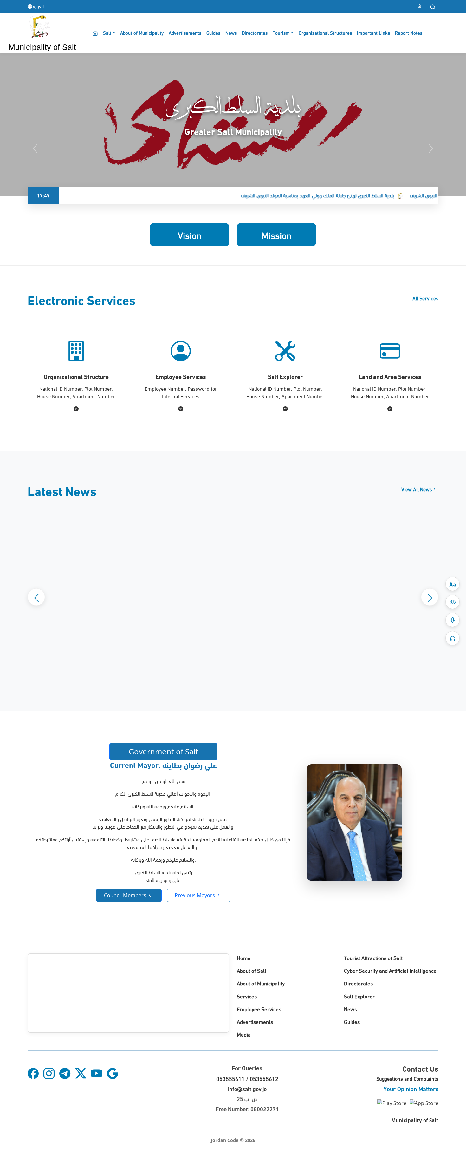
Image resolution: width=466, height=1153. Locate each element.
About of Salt (251, 970)
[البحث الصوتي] (452, 620)
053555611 (230, 1078)
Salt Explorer (359, 996)
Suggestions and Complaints (407, 1078)
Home (243, 957)
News (231, 32)
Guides (213, 32)
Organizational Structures (325, 32)
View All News (417, 489)
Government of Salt (163, 751)
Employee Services (259, 1008)
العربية (38, 6)
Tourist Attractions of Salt (373, 957)
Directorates (255, 32)
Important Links (373, 32)
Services (247, 996)
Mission (277, 234)
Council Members (125, 895)
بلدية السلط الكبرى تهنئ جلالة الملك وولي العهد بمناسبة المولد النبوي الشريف (293, 195)
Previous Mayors (195, 895)
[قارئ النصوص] (452, 638)
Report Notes (408, 32)
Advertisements (185, 32)
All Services (425, 298)
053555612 (264, 1078)
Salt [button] (107, 32)
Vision (190, 234)
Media (244, 1034)
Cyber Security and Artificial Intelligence (390, 970)
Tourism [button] (281, 32)
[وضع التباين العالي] (452, 602)
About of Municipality (142, 32)
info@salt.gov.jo (247, 1088)
